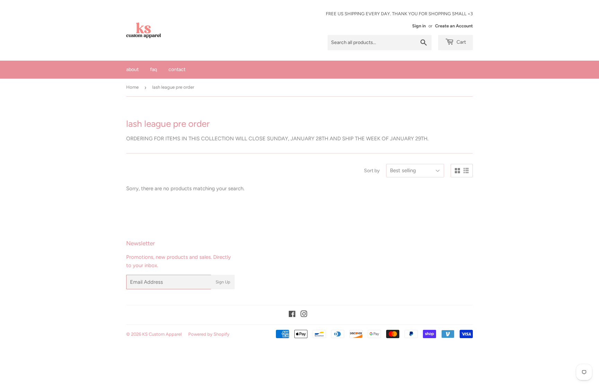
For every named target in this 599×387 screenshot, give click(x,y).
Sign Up (223, 282)
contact (176, 69)
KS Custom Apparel (162, 334)
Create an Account (454, 25)
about (132, 69)
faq (153, 69)
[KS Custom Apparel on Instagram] (304, 315)
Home (132, 87)
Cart (460, 42)
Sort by (372, 171)
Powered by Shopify (208, 334)
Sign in (419, 25)
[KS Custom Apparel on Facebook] (292, 315)
